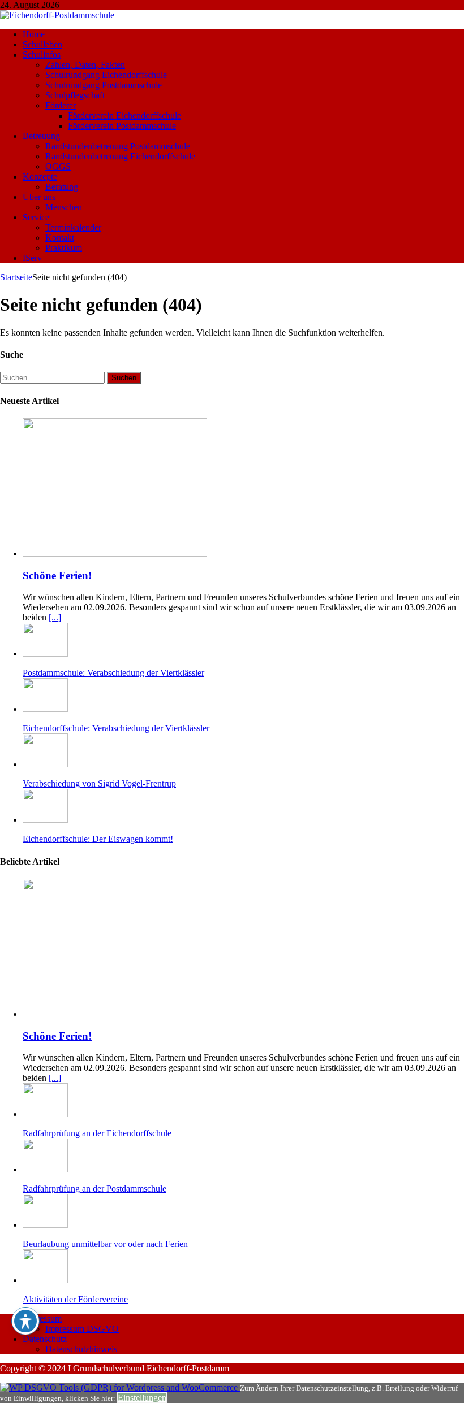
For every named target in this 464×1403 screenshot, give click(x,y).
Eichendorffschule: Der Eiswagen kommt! (98, 839)
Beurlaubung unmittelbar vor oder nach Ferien (105, 1244)
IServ (32, 258)
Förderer (60, 105)
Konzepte (40, 176)
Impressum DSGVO (82, 1328)
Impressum (42, 1318)
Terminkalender (73, 227)
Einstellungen (142, 1397)
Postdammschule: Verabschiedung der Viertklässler (113, 672)
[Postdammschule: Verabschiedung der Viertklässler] (45, 653)
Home (34, 34)
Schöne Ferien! (57, 575)
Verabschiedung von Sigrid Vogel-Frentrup (99, 783)
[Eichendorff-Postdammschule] (57, 15)
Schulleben (42, 44)
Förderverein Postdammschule (122, 126)
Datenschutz (45, 1339)
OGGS (58, 166)
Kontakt (59, 237)
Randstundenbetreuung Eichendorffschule (120, 156)
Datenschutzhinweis (81, 1349)
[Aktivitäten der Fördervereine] (45, 1280)
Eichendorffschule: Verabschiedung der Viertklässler (116, 728)
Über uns (39, 197)
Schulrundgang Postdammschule (103, 85)
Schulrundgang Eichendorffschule (106, 75)
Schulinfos (42, 54)
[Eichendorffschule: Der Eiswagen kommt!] (45, 819)
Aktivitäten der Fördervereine (75, 1299)
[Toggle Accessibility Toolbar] (25, 1321)
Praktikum (63, 248)
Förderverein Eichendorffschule (124, 115)
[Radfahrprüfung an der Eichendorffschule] (45, 1114)
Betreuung (41, 136)
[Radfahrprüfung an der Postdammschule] (45, 1169)
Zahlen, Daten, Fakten (85, 65)
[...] (55, 617)
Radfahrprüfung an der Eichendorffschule (97, 1133)
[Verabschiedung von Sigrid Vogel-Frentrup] (45, 764)
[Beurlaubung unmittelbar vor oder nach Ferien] (45, 1225)
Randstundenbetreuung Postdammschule (117, 146)
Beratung (61, 187)
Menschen (63, 207)
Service (36, 217)
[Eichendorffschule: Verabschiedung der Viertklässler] (45, 709)
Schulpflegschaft (75, 95)
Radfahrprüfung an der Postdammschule (94, 1188)
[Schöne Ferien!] (115, 553)
